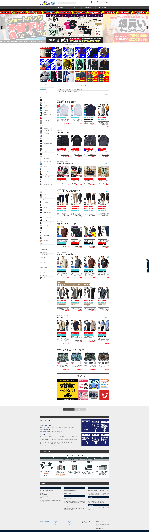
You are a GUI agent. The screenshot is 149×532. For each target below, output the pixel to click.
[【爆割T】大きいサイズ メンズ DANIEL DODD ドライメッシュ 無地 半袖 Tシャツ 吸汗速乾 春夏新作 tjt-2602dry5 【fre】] (63, 231)
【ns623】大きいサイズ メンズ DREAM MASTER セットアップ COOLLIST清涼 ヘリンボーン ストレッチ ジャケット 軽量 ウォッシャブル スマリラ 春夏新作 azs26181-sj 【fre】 (63, 307)
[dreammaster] (80, 69)
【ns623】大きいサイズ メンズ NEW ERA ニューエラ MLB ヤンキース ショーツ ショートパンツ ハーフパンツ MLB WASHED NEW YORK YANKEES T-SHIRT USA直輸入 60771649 (90, 153)
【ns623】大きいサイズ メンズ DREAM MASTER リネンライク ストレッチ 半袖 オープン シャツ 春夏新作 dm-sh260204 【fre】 (90, 338)
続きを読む (107, 94)
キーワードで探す (43, 84)
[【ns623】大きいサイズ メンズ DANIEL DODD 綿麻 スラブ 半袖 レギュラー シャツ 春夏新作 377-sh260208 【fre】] (103, 325)
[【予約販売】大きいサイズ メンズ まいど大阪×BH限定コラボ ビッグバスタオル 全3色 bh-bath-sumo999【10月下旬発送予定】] (103, 171)
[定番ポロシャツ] (45, 58)
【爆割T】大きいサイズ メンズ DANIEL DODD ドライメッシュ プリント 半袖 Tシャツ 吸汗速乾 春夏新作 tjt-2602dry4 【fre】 (76, 274)
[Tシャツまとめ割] (74, 42)
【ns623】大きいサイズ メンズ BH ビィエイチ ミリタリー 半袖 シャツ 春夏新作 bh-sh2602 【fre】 (63, 339)
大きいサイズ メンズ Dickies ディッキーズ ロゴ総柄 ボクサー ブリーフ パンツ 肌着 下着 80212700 (76, 367)
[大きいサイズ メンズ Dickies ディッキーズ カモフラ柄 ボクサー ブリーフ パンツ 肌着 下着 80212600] (63, 358)
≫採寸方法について (57, 524)
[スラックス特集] (92, 69)
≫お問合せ (69, 522)
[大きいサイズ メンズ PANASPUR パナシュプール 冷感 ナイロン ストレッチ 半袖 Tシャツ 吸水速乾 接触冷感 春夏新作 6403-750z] (90, 110)
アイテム (47, 7)
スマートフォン (69, 409)
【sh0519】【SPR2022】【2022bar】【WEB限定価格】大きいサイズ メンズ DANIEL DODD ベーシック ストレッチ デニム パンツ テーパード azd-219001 (103, 240)
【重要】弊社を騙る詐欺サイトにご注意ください (74, 9)
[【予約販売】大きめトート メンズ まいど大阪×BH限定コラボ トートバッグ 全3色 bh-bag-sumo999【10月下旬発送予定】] (90, 171)
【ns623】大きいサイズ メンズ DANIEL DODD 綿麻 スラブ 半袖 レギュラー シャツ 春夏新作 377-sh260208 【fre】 (103, 339)
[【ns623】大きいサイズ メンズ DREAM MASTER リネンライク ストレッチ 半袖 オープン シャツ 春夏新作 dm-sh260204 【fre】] (90, 325)
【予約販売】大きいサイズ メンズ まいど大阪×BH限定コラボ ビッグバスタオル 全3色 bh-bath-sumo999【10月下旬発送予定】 (103, 182)
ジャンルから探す (43, 249)
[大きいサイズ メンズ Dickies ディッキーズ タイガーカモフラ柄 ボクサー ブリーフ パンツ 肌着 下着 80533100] (90, 358)
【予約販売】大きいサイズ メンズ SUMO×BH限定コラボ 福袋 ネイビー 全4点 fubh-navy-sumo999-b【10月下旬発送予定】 (76, 182)
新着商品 (61, 7)
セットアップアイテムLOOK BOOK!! (74, 285)
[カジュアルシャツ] (68, 58)
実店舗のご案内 (89, 7)
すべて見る (107, 102)
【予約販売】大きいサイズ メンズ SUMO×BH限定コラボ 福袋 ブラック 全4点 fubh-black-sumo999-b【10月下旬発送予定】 (63, 182)
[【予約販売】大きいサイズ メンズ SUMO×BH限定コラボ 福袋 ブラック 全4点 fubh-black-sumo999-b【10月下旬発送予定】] (63, 171)
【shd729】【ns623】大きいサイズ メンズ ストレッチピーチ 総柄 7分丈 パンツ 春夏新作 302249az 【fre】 (76, 213)
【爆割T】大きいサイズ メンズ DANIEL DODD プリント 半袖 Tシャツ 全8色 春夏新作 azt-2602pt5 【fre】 (103, 274)
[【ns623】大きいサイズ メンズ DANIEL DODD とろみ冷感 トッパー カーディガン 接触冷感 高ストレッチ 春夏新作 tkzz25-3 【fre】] (103, 110)
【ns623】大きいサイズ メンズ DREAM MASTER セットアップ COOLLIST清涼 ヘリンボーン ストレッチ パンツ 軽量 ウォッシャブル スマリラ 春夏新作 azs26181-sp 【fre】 (90, 307)
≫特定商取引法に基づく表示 (44, 521)
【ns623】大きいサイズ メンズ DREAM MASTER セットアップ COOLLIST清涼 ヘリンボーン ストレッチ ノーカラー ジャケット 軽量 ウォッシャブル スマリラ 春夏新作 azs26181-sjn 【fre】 (76, 307)
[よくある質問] (94, 389)
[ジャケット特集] (103, 58)
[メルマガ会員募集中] (104, 389)
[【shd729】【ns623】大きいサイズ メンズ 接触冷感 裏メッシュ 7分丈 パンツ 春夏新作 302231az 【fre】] (63, 199)
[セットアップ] (57, 81)
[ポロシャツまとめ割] (103, 81)
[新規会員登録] (67, 399)
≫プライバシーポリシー (43, 522)
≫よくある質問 (70, 521)
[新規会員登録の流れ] (83, 389)
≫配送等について (56, 521)
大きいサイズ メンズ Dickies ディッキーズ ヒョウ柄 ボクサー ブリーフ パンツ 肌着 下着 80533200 (103, 367)
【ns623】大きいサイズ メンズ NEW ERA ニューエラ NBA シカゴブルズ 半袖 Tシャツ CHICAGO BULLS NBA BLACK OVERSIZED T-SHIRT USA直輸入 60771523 (76, 153)
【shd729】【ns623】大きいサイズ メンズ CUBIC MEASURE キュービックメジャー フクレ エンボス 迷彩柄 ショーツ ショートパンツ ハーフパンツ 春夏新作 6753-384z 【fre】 (103, 213)
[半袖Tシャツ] (57, 58)
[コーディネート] (94, 399)
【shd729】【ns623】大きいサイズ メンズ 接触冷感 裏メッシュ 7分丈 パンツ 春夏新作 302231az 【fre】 (63, 213)
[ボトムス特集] (92, 58)
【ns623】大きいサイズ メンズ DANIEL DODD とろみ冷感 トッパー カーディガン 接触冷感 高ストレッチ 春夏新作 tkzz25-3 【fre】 (103, 122)
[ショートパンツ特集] (80, 58)
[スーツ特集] (103, 69)
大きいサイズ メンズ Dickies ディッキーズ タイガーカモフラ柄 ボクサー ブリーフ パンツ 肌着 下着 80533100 (90, 367)
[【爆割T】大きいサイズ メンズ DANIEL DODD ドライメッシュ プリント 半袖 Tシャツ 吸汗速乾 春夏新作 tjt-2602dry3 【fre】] (63, 262)
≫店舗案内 (69, 524)
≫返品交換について (57, 522)
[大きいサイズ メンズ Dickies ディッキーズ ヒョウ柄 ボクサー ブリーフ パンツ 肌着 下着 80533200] (103, 358)
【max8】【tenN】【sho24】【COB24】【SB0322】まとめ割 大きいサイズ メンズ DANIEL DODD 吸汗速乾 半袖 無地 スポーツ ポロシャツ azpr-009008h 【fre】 (90, 240)
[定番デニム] (80, 81)
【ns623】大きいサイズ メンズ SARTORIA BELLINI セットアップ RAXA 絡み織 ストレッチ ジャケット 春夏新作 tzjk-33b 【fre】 (103, 307)
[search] (75, 3)
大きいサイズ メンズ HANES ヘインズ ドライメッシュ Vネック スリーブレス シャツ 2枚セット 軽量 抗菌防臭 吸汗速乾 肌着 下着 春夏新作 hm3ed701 (76, 120)
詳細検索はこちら (80, 2)
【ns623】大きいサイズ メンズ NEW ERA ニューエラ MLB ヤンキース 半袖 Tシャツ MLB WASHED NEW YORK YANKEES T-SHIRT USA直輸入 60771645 (103, 153)
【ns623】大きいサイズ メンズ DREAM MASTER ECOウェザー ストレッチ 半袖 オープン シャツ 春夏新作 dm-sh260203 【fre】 (76, 338)
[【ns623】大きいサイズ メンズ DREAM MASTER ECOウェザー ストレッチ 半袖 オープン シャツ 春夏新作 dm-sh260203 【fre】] (76, 325)
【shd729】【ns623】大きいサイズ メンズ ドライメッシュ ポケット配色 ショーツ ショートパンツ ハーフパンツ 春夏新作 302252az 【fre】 (90, 213)
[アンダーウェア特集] (45, 69)
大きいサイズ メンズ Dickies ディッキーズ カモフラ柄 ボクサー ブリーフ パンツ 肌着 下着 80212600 (63, 367)
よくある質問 (103, 7)
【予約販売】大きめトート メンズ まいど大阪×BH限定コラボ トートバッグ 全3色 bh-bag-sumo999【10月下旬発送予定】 (90, 182)
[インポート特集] (57, 69)
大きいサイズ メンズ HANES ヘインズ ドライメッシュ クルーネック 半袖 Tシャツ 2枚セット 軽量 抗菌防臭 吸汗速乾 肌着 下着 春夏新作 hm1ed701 (63, 120)
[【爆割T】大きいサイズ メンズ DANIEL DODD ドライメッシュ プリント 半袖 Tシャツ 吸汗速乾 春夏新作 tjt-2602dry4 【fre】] (76, 262)
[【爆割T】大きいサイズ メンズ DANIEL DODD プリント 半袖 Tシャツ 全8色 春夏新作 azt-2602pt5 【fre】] (103, 262)
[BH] (68, 69)
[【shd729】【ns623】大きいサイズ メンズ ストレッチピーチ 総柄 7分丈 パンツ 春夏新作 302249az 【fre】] (76, 199)
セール (75, 7)
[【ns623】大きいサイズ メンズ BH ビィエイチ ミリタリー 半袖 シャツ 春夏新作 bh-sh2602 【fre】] (63, 325)
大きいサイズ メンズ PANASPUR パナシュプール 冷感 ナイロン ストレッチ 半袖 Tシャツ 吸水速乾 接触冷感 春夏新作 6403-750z (89, 122)
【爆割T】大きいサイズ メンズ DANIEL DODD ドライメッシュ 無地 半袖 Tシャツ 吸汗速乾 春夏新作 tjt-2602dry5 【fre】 (62, 240)
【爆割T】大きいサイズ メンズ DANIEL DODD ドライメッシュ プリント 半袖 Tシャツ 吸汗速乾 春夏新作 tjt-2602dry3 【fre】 (62, 274)
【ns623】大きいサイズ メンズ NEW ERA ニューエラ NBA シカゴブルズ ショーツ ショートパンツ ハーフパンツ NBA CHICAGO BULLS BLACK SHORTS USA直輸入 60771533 (63, 153)
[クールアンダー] (68, 81)
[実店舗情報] (104, 399)
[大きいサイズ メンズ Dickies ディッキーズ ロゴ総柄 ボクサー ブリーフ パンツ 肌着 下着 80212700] (76, 358)
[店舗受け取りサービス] (83, 399)
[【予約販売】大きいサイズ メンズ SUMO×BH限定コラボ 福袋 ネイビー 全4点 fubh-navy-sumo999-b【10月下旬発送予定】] (76, 171)
